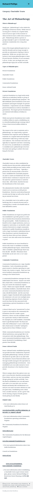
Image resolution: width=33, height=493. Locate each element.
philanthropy (13, 486)
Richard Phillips (10, 4)
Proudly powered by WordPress (10, 491)
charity (12, 485)
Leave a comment (23, 486)
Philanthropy (25, 483)
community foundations (20, 485)
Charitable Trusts (17, 483)
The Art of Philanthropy (16, 18)
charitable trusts (6, 485)
